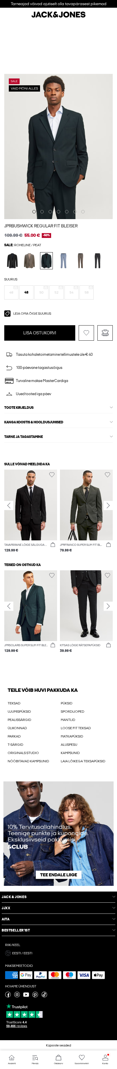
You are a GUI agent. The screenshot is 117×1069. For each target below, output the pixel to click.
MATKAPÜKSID (72, 736)
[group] (30, 511)
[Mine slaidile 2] (42, 211)
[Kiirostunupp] (53, 545)
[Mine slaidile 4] (58, 211)
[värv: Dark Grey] (97, 260)
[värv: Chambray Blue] (63, 260)
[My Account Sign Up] (58, 833)
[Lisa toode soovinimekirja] (86, 333)
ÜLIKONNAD (17, 728)
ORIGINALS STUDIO (23, 753)
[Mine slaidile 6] (75, 211)
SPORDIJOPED (72, 712)
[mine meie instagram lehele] (17, 996)
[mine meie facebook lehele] (8, 996)
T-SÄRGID (15, 745)
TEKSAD (14, 703)
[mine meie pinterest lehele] (35, 996)
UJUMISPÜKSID (19, 712)
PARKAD (14, 736)
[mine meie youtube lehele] (26, 996)
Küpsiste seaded (58, 1045)
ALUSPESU (69, 745)
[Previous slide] (8, 505)
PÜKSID (66, 703)
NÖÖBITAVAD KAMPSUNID (28, 761)
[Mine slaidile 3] (50, 211)
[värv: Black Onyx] (12, 260)
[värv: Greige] (29, 260)
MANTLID (68, 720)
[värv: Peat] (46, 260)
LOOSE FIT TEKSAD (76, 728)
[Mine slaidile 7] (83, 211)
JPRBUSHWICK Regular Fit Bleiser (41, 226)
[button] (11, 292)
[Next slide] (108, 505)
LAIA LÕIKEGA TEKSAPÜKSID (83, 761)
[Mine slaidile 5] (66, 211)
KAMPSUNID (70, 753)
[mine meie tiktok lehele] (44, 996)
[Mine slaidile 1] (34, 211)
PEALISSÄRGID (19, 720)
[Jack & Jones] (58, 17)
